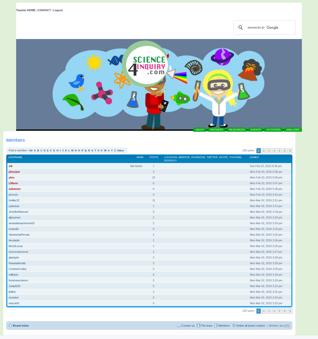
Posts (154, 157)
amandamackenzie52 (22, 223)
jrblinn (12, 291)
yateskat (14, 206)
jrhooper (14, 171)
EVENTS (256, 129)
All (31, 150)
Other (120, 150)
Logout (58, 10)
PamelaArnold (17, 263)
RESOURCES (237, 129)
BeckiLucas (16, 246)
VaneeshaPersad (19, 234)
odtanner (15, 188)
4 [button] (274, 150)
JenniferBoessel (18, 211)
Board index (21, 325)
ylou (11, 177)
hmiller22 (14, 200)
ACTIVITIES (273, 129)
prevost (13, 194)
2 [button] (264, 150)
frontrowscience (18, 280)
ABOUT (200, 129)
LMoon (13, 183)
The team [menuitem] (206, 325)
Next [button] (290, 150)
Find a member (18, 150)
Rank (140, 157)
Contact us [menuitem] (188, 325)
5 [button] (279, 150)
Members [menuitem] (224, 325)
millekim (13, 274)
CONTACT (44, 10)
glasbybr (14, 257)
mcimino (14, 297)
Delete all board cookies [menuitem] (250, 325)
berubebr (14, 240)
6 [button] (284, 150)
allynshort (14, 217)
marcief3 (14, 303)
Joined (254, 157)
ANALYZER (292, 129)
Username (15, 157)
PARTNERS (216, 129)
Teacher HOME (25, 10)
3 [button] (269, 150)
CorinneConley (18, 268)
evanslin (14, 228)
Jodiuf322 (14, 286)
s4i (10, 166)
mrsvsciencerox (18, 251)
